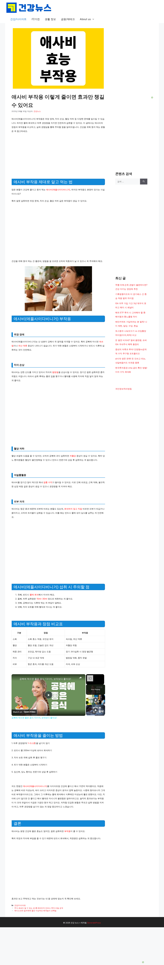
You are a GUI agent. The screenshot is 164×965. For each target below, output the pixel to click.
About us (85, 19)
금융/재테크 (68, 19)
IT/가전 (36, 19)
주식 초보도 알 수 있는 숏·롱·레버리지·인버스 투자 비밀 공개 (38, 908)
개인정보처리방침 (123, 389)
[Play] (95, 699)
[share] (80, 677)
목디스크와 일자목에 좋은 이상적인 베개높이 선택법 (35, 911)
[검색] (143, 181)
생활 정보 (50, 19)
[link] (15, 678)
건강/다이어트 (18, 19)
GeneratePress (94, 923)
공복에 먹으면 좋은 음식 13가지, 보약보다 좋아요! (45, 678)
